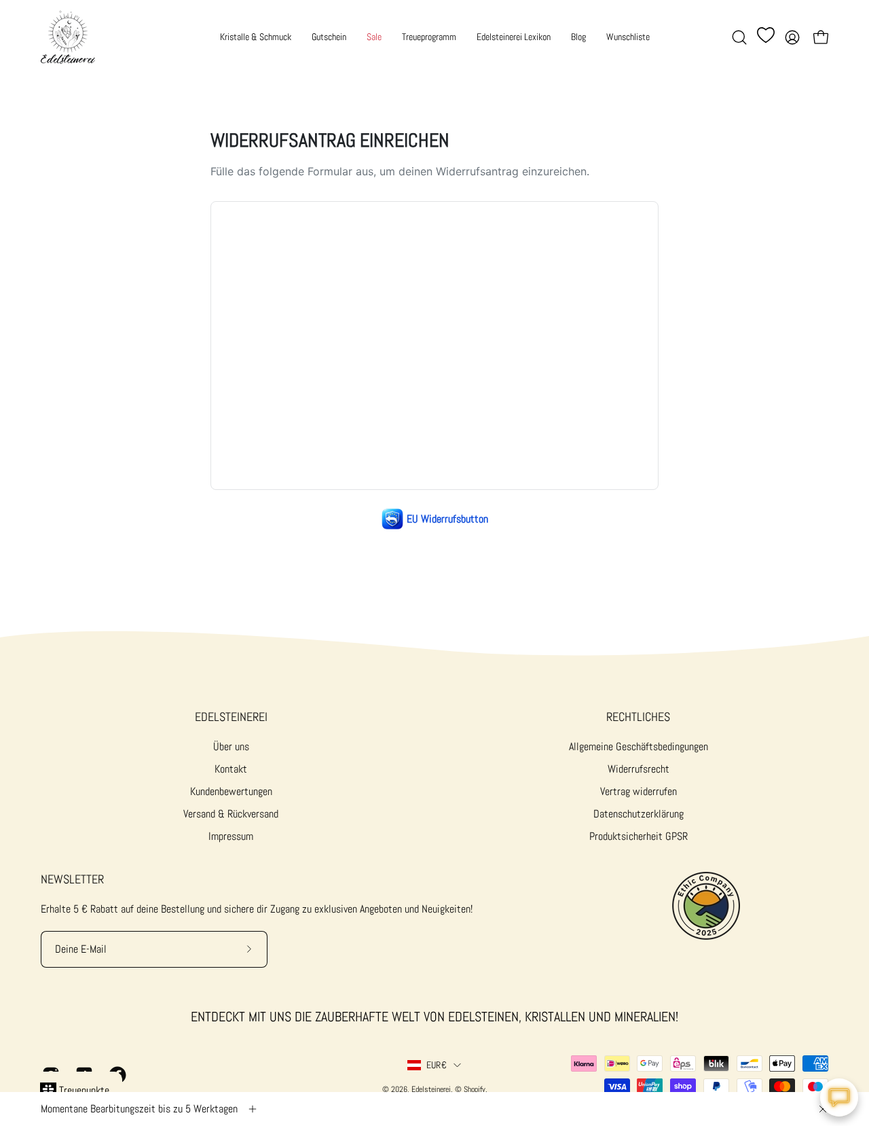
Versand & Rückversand (230, 814)
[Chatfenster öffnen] (839, 1097)
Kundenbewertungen (231, 791)
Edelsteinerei (231, 716)
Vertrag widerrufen (638, 791)
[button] (739, 37)
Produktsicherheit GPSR (638, 836)
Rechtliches (638, 716)
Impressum (230, 836)
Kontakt (231, 769)
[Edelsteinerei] (68, 37)
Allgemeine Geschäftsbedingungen (638, 746)
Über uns (231, 746)
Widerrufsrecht (638, 769)
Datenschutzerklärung (638, 814)
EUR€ (436, 1065)
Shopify (474, 1089)
